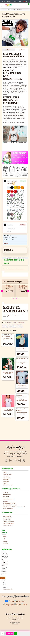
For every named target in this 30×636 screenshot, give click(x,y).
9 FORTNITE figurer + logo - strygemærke (8, 410)
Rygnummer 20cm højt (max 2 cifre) (8, 373)
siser (9, 324)
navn (15, 322)
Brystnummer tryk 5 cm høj (21, 362)
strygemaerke (21, 322)
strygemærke (13, 327)
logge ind (9, 315)
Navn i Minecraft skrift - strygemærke (22, 349)
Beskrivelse (8, 49)
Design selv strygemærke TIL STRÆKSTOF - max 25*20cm (23, 287)
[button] (2, 291)
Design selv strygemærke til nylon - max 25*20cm (9, 287)
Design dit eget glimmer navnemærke (22, 413)
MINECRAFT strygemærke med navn (21, 400)
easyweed (18, 324)
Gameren (20, 327)
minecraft (9, 322)
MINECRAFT (5, 327)
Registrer (16, 315)
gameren (4, 324)
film (13, 324)
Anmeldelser (22, 49)
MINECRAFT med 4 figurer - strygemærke (8, 339)
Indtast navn (9, 224)
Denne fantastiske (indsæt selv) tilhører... (22, 386)
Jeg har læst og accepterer (4, 585)
